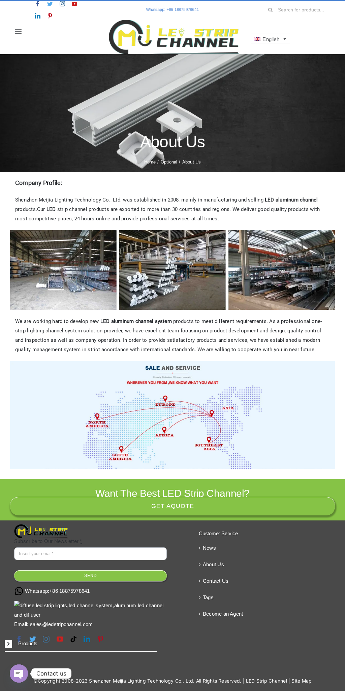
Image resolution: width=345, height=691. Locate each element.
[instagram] (62, 3)
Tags (208, 597)
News (209, 548)
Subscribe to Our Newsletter (48, 541)
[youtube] (74, 3)
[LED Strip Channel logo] (174, 21)
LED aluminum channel (291, 200)
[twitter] (50, 3)
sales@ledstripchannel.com (61, 624)
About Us (213, 564)
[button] (81, 644)
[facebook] (37, 3)
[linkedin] (37, 16)
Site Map (301, 681)
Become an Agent (223, 614)
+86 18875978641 (69, 591)
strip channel (66, 209)
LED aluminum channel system (136, 321)
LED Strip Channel (266, 681)
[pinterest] (50, 16)
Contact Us (215, 581)
